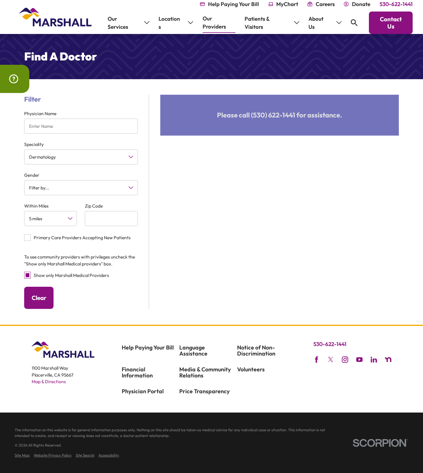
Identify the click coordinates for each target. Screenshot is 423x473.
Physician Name (40, 113)
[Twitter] (330, 359)
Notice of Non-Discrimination (256, 350)
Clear (39, 297)
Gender (31, 175)
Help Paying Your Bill (148, 347)
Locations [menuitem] (169, 22)
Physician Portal (143, 391)
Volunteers (251, 369)
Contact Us (391, 22)
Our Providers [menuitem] (214, 22)
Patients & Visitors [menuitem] (257, 22)
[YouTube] (359, 359)
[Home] (55, 17)
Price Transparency (204, 391)
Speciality (34, 144)
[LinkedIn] (374, 359)
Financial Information (137, 372)
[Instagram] (345, 359)
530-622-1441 (396, 4)
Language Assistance (193, 350)
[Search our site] (354, 22)
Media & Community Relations (205, 372)
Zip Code (94, 206)
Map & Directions (49, 381)
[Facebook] (316, 359)
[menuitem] (22, 455)
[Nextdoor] (388, 359)
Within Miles (36, 206)
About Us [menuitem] (315, 22)
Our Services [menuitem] (118, 22)
